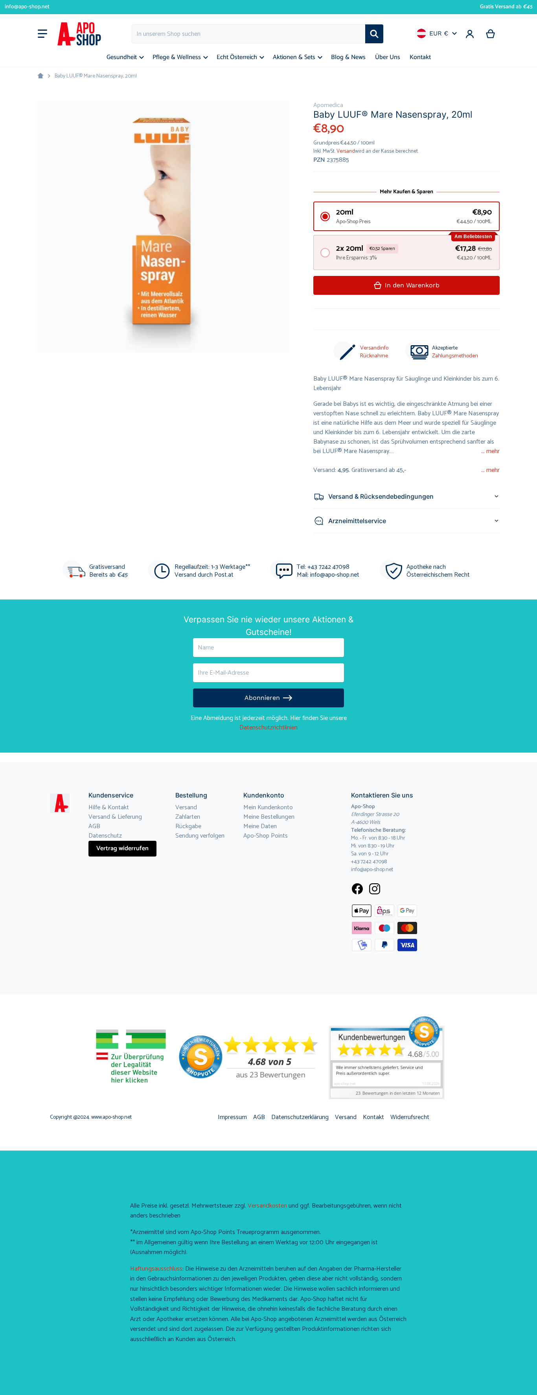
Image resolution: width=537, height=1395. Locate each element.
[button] (406, 216)
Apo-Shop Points (265, 836)
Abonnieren (262, 697)
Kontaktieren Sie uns (382, 795)
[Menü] (42, 34)
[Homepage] (40, 76)
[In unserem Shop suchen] (374, 33)
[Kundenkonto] (470, 34)
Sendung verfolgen (199, 836)
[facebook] (357, 888)
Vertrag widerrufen (122, 848)
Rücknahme (374, 356)
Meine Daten (260, 826)
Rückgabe (188, 826)
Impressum (232, 1117)
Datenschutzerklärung (300, 1117)
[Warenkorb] (491, 34)
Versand (346, 151)
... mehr (490, 451)
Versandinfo (374, 348)
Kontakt (373, 1117)
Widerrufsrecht (409, 1117)
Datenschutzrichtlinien (268, 727)
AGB (94, 826)
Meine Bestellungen (268, 817)
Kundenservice (110, 795)
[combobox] (248, 33)
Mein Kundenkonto (268, 807)
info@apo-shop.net (27, 6)
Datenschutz (105, 836)
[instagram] (374, 888)
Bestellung (191, 795)
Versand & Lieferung (115, 817)
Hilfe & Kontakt (108, 807)
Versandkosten (267, 1206)
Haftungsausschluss (156, 1269)
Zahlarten (187, 817)
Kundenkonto (263, 795)
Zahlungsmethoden (455, 356)
